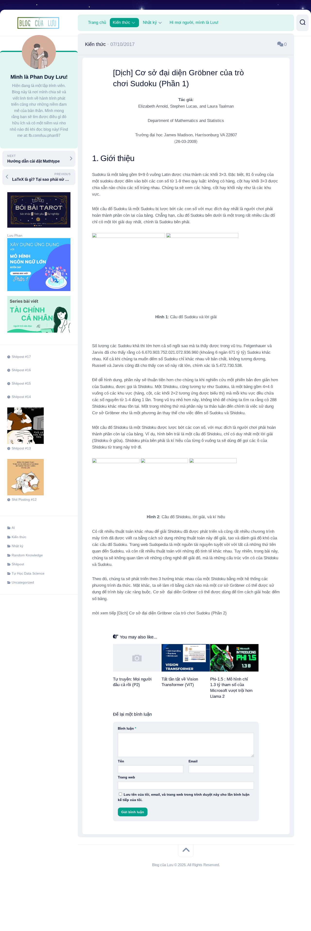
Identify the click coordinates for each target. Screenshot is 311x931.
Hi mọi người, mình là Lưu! (194, 22)
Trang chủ (97, 22)
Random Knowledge (27, 555)
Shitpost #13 (21, 448)
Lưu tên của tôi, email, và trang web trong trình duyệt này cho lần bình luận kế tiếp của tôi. (184, 797)
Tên (121, 761)
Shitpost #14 (21, 397)
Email (193, 761)
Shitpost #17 (21, 357)
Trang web (126, 777)
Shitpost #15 (21, 383)
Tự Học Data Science (28, 573)
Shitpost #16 (21, 370)
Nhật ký (17, 546)
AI (13, 528)
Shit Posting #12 (24, 499)
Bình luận (127, 728)
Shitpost (18, 564)
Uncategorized (23, 582)
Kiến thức (19, 537)
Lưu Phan (14, 235)
